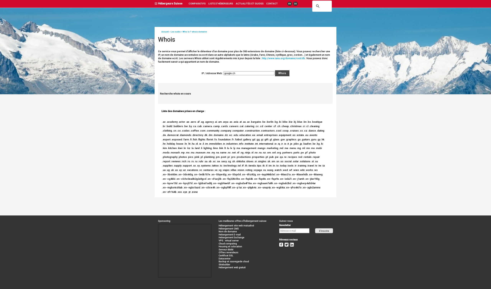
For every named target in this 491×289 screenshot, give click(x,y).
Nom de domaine (228, 231)
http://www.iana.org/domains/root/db (283, 58)
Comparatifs (197, 3)
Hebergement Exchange (231, 237)
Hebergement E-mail (230, 234)
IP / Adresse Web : (212, 73)
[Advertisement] (175, 233)
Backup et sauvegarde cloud (234, 261)
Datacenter (225, 258)
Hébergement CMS (229, 228)
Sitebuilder (224, 264)
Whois (282, 73)
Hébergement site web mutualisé (236, 225)
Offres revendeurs (228, 252)
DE (295, 3)
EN (289, 3)
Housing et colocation (230, 246)
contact (272, 3)
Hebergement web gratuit (232, 267)
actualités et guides (250, 3)
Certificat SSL (226, 255)
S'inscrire (324, 231)
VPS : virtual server (229, 240)
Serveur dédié (226, 249)
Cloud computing (228, 243)
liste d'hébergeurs (220, 3)
